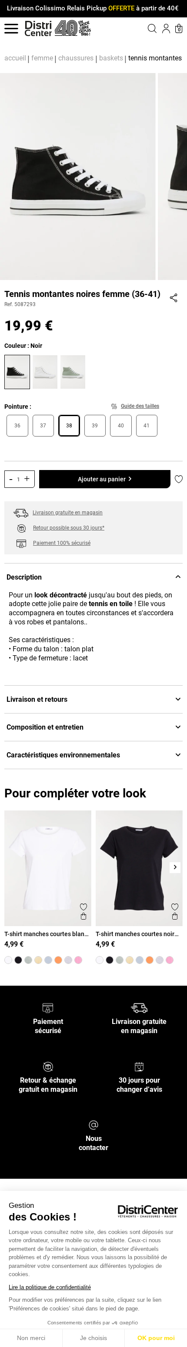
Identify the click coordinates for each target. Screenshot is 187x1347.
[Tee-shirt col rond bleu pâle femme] (48, 960)
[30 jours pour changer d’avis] (139, 1066)
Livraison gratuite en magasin (68, 513)
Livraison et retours (37, 699)
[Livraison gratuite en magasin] (138, 1008)
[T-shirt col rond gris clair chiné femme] (68, 960)
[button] (141, 28)
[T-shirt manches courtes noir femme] (18, 960)
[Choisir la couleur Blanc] (46, 371)
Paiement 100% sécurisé (61, 543)
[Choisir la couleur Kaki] (74, 371)
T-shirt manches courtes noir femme (135, 933)
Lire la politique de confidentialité (50, 1287)
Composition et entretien (45, 727)
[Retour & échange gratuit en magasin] (48, 1066)
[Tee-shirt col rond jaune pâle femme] (38, 960)
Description (24, 577)
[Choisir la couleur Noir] (18, 371)
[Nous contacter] (93, 1124)
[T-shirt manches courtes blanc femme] (8, 960)
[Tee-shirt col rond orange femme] (58, 960)
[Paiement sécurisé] (48, 1008)
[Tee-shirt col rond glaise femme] (28, 960)
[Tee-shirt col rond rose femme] (78, 960)
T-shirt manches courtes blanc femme (45, 933)
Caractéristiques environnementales (63, 755)
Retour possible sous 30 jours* (68, 528)
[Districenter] (38, 28)
